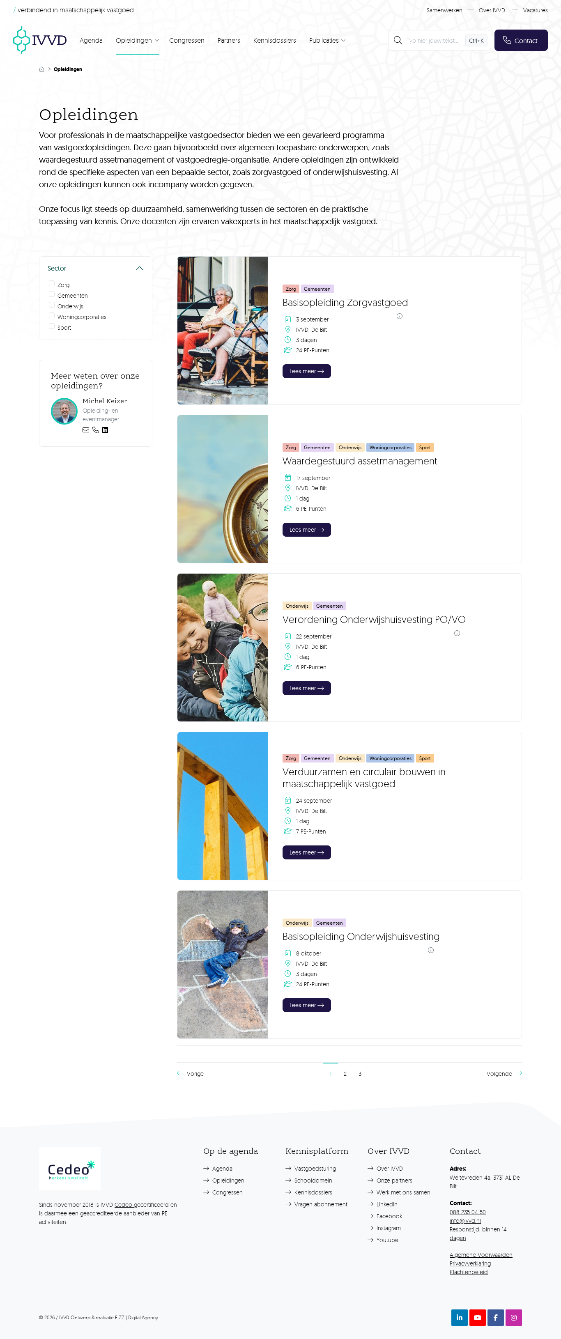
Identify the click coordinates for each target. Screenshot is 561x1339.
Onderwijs (70, 306)
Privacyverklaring (470, 1263)
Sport (64, 327)
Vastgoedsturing (314, 1168)
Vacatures (535, 10)
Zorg (63, 284)
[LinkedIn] (105, 430)
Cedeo (124, 1204)
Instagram (388, 1227)
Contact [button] (526, 41)
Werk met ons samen (402, 1192)
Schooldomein (312, 1180)
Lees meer (303, 371)
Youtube (386, 1239)
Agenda (91, 40)
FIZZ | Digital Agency (136, 1317)
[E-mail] (86, 430)
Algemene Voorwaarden (481, 1254)
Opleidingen (227, 1180)
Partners (229, 40)
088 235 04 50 (468, 1211)
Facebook (388, 1216)
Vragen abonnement (320, 1204)
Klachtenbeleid (469, 1271)
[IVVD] (40, 40)
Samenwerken (444, 10)
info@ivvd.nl (465, 1220)
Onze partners (393, 1180)
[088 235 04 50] (95, 430)
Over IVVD (492, 10)
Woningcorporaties (81, 316)
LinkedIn (386, 1204)
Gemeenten (72, 295)
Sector (57, 268)
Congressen (187, 40)
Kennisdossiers (274, 40)
